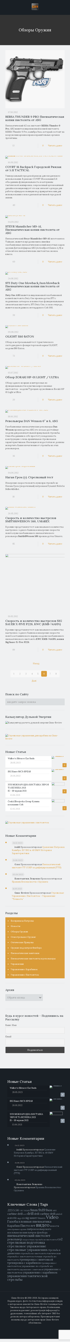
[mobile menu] (65, 6)
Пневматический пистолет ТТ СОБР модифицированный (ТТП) (38, 1170)
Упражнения (17, 964)
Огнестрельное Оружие (23, 937)
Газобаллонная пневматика (29, 1221)
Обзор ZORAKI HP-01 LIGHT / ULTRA (32, 377)
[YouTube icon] (36, 1327)
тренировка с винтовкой (36, 1259)
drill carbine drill (44, 1214)
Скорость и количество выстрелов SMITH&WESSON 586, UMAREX (30, 519)
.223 (10, 1210)
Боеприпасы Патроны (22, 920)
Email (8, 1036)
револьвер (14, 1239)
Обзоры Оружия (19, 931)
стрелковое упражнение (26, 1246)
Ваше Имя (11, 1025)
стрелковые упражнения (27, 1250)
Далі (34, 680)
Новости (15, 926)
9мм (49, 1210)
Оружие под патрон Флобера (26, 947)
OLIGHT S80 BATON (19, 336)
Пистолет (27, 1225)
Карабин (13, 1226)
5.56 (16, 1210)
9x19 (41, 1210)
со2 (60, 1239)
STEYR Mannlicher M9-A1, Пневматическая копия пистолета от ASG (32, 230)
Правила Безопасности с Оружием (30, 881)
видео (42, 1225)
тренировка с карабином (24, 1263)
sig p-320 (21, 1218)
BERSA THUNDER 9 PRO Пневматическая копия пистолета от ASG (34, 118)
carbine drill (15, 1214)
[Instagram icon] (40, 1327)
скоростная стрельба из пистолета (39, 1239)
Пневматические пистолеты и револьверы (33, 958)
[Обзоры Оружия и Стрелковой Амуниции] (35, 6)
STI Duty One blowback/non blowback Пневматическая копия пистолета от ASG (32, 286)
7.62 (21, 1210)
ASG (54, 1210)
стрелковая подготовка (26, 1242)
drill (30, 1214)
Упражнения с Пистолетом (25, 974)
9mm (34, 1210)
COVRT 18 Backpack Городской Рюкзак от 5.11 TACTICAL (33, 168)
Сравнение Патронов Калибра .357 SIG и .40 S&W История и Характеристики (38, 850)
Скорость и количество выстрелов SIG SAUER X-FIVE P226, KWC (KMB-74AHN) (33, 622)
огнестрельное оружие (17, 1229)
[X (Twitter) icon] (33, 1327)
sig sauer (31, 1218)
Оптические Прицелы (22, 942)
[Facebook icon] (30, 1327)
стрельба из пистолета (33, 1253)
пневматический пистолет (28, 1236)
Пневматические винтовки (25, 953)
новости (54, 1226)
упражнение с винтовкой (31, 1269)
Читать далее (55, 145)
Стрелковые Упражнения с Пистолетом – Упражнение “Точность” (38, 896)
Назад (36, 663)
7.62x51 (26, 1210)
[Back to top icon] (66, 1337)
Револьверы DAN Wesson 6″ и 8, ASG (31, 421)
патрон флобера (37, 1232)
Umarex (41, 1218)
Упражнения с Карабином (24, 969)
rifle (14, 1218)
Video (52, 1217)
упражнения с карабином (40, 1272)
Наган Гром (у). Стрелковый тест (29, 477)
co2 (25, 1214)
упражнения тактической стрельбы (27, 1277)
